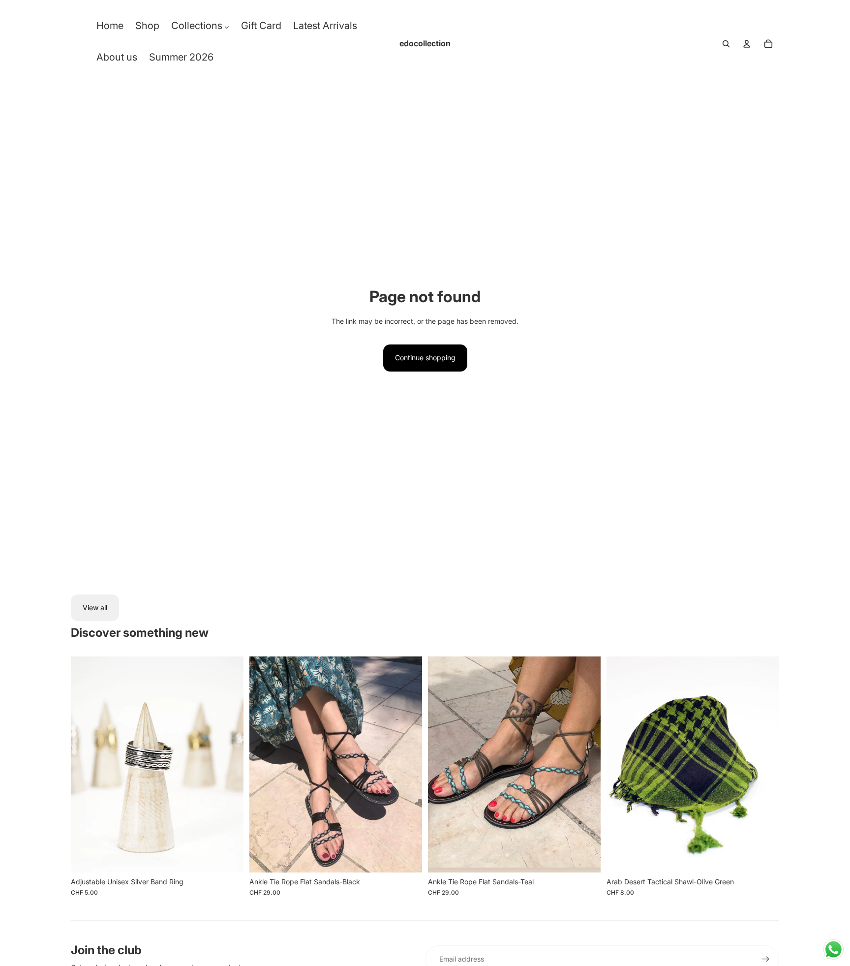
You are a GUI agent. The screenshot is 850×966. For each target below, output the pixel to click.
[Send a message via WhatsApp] (833, 949)
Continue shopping (425, 357)
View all (95, 607)
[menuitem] (109, 28)
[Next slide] (228, 765)
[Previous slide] (85, 765)
